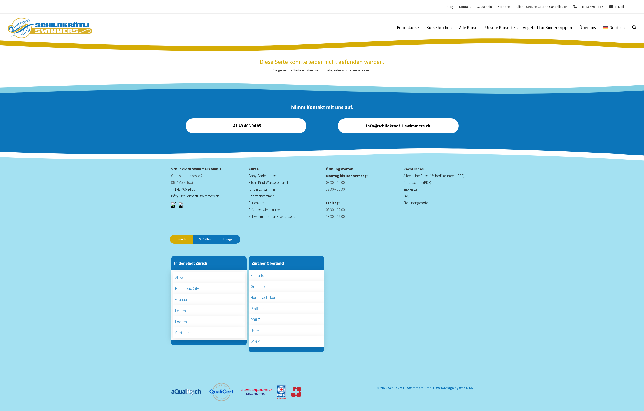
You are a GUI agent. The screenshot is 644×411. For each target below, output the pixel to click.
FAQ (406, 196)
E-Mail (619, 6)
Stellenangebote (415, 202)
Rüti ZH (256, 319)
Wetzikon (258, 341)
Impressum (411, 189)
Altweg (180, 277)
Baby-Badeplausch (263, 175)
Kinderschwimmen (262, 189)
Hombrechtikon (263, 297)
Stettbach (183, 332)
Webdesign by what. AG (454, 388)
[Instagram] (173, 205)
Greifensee (260, 286)
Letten (180, 310)
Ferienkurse (257, 202)
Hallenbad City (187, 288)
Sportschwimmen (262, 196)
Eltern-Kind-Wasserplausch (269, 182)
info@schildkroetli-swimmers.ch (398, 126)
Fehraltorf (259, 275)
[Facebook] (181, 205)
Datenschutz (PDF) (417, 182)
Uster (255, 330)
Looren (181, 321)
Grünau (181, 299)
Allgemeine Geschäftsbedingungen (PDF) (433, 175)
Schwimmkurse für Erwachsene (272, 216)
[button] (634, 28)
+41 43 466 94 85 (591, 6)
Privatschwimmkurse (264, 209)
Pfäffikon (258, 308)
